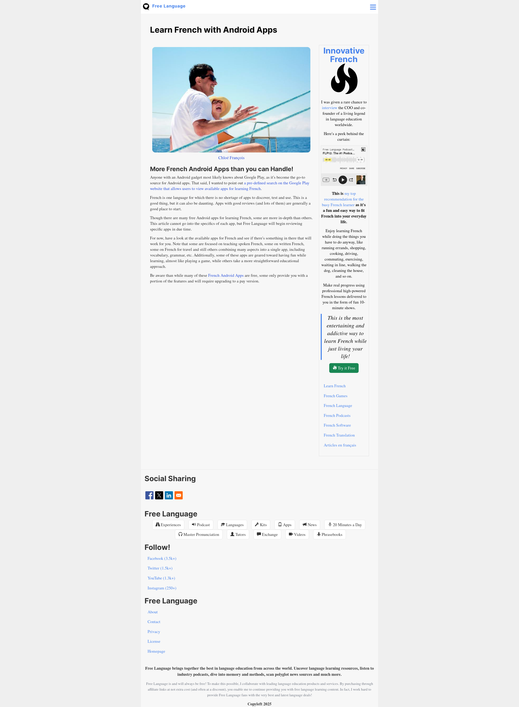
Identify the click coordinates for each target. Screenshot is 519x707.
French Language (338, 405)
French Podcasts (337, 415)
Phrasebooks (331, 534)
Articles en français (340, 445)
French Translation (339, 435)
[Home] (147, 6)
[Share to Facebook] (149, 495)
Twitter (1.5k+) (160, 568)
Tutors (240, 534)
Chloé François (231, 157)
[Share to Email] (179, 495)
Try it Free (346, 368)
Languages (234, 524)
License (154, 641)
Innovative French (344, 55)
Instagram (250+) (162, 588)
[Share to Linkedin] (169, 495)
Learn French (335, 385)
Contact (154, 621)
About (153, 612)
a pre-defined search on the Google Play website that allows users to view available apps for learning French (229, 185)
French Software (337, 425)
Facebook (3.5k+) (162, 558)
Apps (287, 524)
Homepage (156, 651)
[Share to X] (159, 495)
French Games (335, 395)
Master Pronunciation (200, 534)
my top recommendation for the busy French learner (343, 199)
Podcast (203, 524)
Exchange (269, 534)
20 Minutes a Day (347, 524)
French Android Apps (226, 275)
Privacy (154, 631)
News (312, 524)
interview (329, 107)
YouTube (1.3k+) (161, 578)
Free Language (169, 6)
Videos (299, 534)
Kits (263, 524)
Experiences (170, 524)
